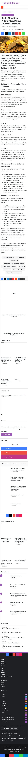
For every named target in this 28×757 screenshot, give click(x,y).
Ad (2, 414)
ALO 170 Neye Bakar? (15, 504)
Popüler (15, 464)
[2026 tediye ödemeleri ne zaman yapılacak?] (21, 553)
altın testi (22, 266)
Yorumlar (23, 464)
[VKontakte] (19, 279)
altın (5, 71)
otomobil (22, 730)
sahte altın (7, 269)
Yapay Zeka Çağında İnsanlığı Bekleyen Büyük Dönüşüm (6, 540)
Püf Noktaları (10, 11)
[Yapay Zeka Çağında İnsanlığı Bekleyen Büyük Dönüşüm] (5, 472)
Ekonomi (3, 674)
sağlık (19, 735)
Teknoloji (3, 665)
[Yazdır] (24, 279)
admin (14, 293)
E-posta (3, 420)
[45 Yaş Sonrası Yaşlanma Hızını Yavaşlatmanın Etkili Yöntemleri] (7, 372)
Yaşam (11, 15)
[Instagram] (16, 296)
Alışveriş (3, 672)
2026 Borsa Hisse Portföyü (17, 495)
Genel (3, 699)
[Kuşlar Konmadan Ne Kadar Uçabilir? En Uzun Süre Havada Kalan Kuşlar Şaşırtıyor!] (5, 481)
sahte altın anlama (19, 269)
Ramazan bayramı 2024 (12, 733)
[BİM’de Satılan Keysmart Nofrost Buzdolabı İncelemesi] (5, 615)
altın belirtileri (21, 257)
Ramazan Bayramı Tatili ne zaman (9, 735)
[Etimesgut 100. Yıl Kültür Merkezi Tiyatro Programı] (5, 588)
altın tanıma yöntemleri (9, 266)
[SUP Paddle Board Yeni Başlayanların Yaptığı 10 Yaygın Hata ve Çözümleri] (21, 350)
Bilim (3, 712)
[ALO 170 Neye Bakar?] (5, 507)
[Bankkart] (21, 372)
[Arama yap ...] (26, 3)
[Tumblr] (13, 33)
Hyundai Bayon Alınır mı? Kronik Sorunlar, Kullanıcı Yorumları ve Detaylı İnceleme (18, 488)
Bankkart (17, 379)
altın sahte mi (14, 260)
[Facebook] (2, 33)
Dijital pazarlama (5, 728)
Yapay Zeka (11, 740)
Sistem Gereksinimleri (7, 715)
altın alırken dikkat (9, 257)
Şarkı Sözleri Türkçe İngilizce (8, 717)
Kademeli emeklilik (15, 730)
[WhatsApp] (23, 33)
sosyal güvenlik (21, 738)
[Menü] (2, 3)
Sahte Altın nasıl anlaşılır (14, 273)
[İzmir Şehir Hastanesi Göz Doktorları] (5, 606)
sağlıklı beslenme (5, 738)
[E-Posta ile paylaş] (21, 279)
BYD (17, 726)
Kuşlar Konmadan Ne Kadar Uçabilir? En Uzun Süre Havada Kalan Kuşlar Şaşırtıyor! (18, 479)
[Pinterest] (16, 33)
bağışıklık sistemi (5, 726)
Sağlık (2, 668)
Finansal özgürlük (5, 730)
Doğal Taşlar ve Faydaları (7, 676)
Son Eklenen (5, 464)
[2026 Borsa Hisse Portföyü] (5, 498)
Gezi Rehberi (5, 705)
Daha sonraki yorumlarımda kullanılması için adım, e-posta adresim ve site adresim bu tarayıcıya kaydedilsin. (13, 429)
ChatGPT (22, 726)
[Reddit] (20, 33)
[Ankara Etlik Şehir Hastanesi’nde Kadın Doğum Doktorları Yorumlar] (5, 597)
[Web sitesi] (12, 296)
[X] (6, 33)
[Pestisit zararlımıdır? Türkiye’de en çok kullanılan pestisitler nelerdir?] (7, 350)
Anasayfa (4, 11)
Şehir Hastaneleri (6, 721)
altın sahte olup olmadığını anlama (14, 263)
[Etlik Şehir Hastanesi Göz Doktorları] (5, 579)
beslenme (13, 726)
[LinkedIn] (9, 33)
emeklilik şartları (14, 728)
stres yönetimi (4, 740)
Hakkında (3, 686)
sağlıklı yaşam (13, 738)
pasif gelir (4, 733)
